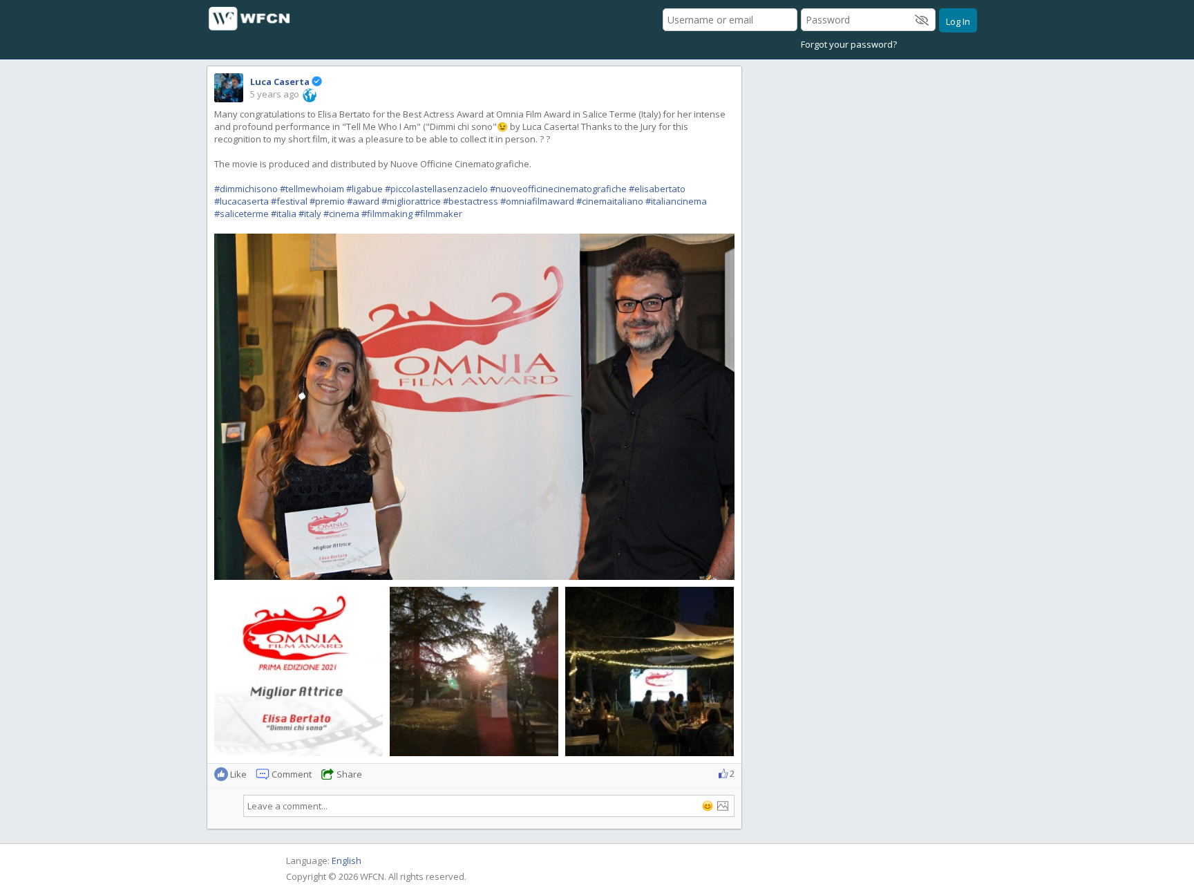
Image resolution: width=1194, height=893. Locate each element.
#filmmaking (387, 213)
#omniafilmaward (537, 201)
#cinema (341, 213)
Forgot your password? (849, 44)
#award (363, 201)
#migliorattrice (411, 201)
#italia (283, 213)
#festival (289, 201)
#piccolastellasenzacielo (436, 188)
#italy (309, 213)
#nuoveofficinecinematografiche (558, 188)
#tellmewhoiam (312, 188)
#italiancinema (676, 201)
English (346, 860)
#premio (327, 201)
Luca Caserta (280, 81)
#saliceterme (241, 213)
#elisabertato (657, 188)
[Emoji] (707, 805)
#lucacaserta (241, 201)
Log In (958, 21)
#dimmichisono (246, 188)
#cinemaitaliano (609, 201)
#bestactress (470, 201)
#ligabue (364, 188)
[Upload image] (722, 805)
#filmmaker (438, 213)
